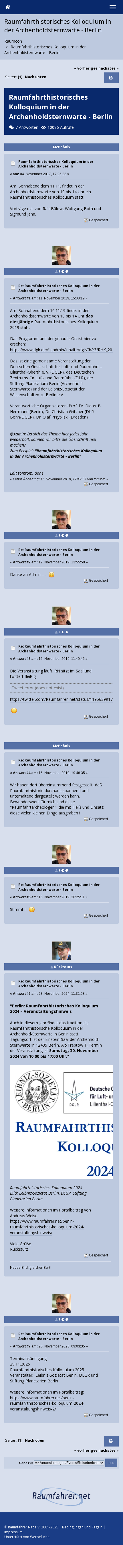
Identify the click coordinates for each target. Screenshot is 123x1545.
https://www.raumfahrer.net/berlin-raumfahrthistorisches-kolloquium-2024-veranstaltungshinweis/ (47, 1226)
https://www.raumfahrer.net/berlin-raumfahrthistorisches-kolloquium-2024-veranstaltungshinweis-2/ (47, 1403)
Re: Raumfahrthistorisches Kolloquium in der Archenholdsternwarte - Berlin (59, 288)
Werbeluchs (39, 1536)
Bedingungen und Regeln (82, 1527)
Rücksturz (63, 966)
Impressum (13, 1532)
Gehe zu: (26, 1463)
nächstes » (108, 68)
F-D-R (63, 271)
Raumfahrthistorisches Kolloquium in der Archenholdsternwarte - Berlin (55, 164)
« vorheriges (86, 68)
